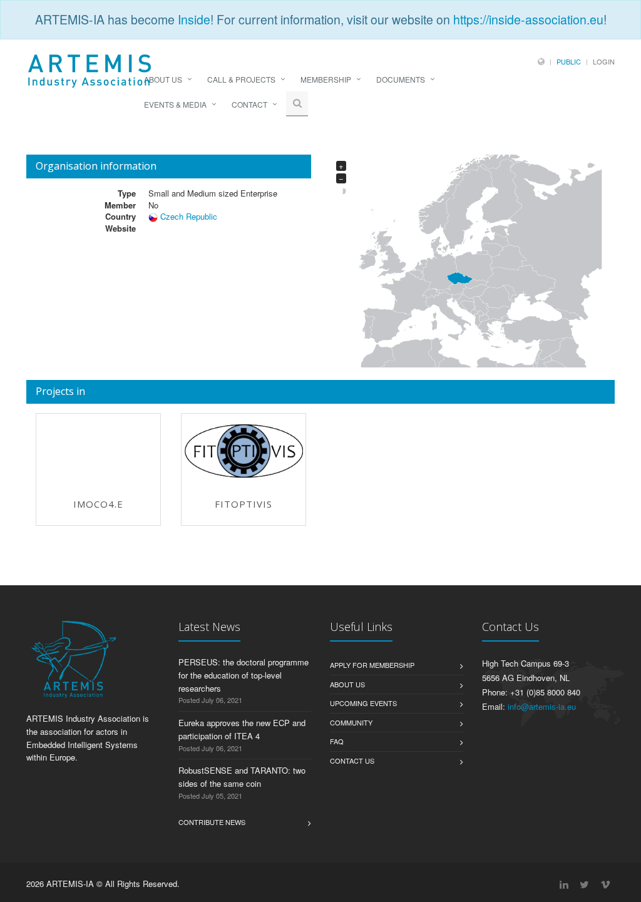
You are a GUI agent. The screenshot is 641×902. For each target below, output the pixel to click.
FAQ (337, 741)
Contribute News (211, 822)
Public (568, 61)
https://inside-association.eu (528, 19)
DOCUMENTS (400, 79)
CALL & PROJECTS (241, 79)
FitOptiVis (243, 504)
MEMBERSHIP (325, 79)
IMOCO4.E (98, 504)
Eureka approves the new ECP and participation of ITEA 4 (241, 729)
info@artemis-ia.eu (542, 706)
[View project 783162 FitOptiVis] (243, 451)
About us (347, 684)
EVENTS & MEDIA (175, 104)
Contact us (352, 761)
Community (351, 722)
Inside (194, 19)
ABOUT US (163, 79)
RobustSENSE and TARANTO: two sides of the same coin (241, 776)
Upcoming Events (363, 703)
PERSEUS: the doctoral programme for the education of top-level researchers (243, 675)
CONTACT (249, 104)
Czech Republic (188, 216)
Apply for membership (372, 665)
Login (604, 61)
